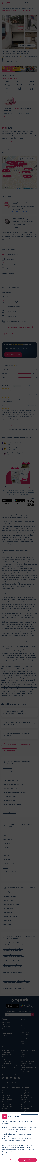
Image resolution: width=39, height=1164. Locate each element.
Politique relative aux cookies (12, 1152)
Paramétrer (9, 1160)
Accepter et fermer (27, 1160)
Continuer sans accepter (29, 1114)
